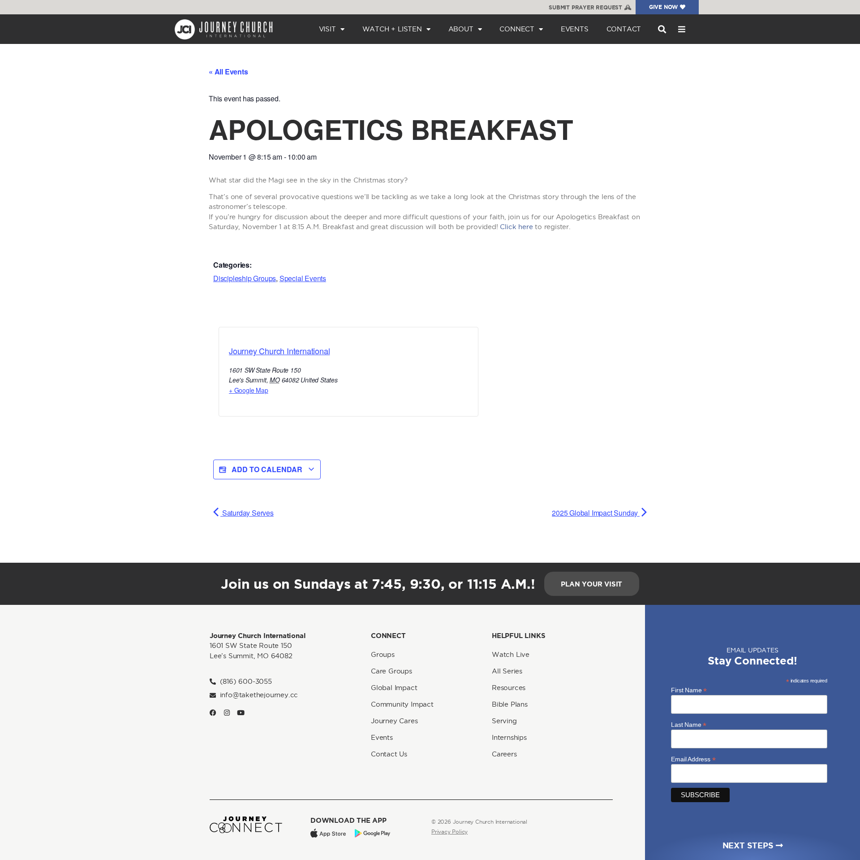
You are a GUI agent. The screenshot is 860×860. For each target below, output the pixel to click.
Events (575, 29)
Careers (504, 754)
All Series (507, 671)
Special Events (303, 278)
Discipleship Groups (244, 278)
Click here (516, 226)
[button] (661, 29)
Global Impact (394, 687)
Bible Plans (510, 704)
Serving (504, 721)
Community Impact (402, 704)
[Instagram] (227, 712)
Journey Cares (394, 721)
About (460, 29)
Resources (508, 687)
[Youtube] (240, 712)
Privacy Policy (449, 831)
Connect (516, 29)
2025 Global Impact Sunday (596, 513)
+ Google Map (248, 390)
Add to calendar (267, 469)
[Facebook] (213, 712)
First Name (689, 690)
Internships (509, 737)
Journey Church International (279, 350)
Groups (383, 654)
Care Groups (391, 671)
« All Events (228, 71)
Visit (327, 29)
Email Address (693, 759)
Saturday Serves (247, 513)
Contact (623, 29)
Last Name (688, 724)
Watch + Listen (392, 29)
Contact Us (389, 754)
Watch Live (510, 654)
